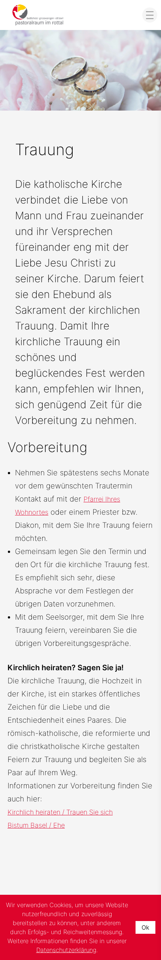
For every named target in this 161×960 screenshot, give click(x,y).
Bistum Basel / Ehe (36, 825)
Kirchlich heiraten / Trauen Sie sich (60, 812)
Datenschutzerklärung (66, 950)
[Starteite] (38, 15)
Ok (145, 927)
